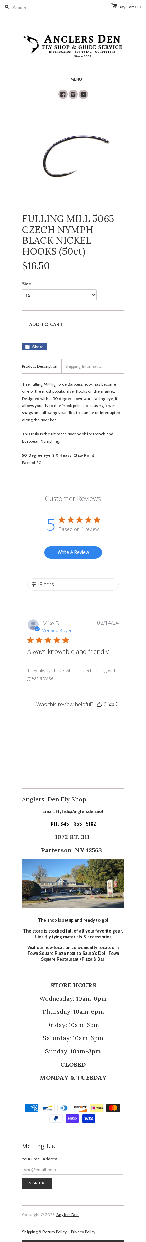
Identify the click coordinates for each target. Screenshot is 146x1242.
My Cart (130, 6)
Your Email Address (39, 1158)
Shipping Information (84, 366)
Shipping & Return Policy (44, 1231)
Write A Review (73, 552)
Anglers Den (67, 1214)
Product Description (39, 366)
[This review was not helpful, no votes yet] (111, 704)
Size (26, 283)
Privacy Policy (83, 1231)
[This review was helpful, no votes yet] (99, 704)
